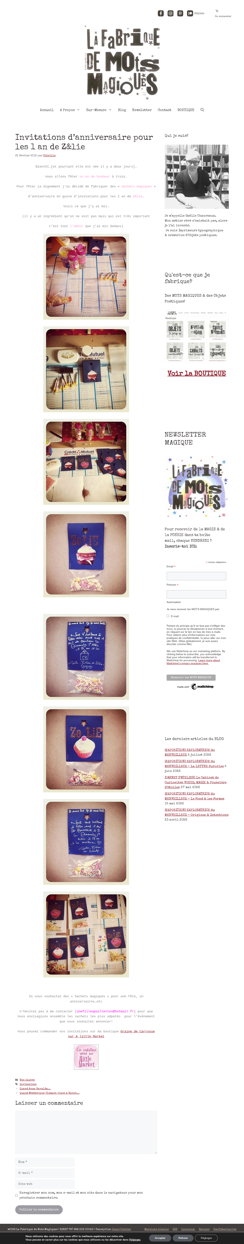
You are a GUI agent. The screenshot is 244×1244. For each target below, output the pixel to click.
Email (171, 566)
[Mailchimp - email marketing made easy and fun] (196, 689)
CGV (175, 1229)
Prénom (172, 585)
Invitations (28, 1084)
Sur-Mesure (96, 110)
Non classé (27, 1080)
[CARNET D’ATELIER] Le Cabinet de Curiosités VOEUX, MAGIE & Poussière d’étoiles (195, 782)
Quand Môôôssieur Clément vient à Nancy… (49, 1093)
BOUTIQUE (185, 110)
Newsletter (142, 110)
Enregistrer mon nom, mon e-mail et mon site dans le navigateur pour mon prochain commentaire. (81, 1195)
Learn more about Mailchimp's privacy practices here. (193, 662)
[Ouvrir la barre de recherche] (202, 110)
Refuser (183, 1238)
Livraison (188, 1229)
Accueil (47, 110)
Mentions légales (156, 1229)
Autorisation (174, 602)
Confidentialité (224, 1229)
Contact (164, 110)
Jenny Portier (121, 1229)
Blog (122, 110)
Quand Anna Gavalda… (35, 1089)
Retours (204, 1229)
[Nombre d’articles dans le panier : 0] (217, 11)
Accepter (160, 1238)
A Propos (67, 110)
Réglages (134, 1240)
